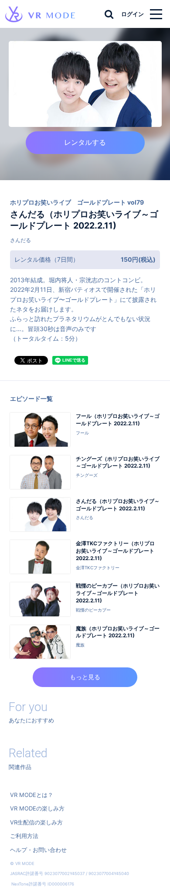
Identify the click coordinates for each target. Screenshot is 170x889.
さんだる (20, 240)
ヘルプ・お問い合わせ (38, 849)
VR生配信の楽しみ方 (36, 822)
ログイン (132, 13)
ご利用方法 (24, 835)
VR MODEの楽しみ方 (37, 808)
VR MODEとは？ (31, 794)
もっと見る (85, 676)
